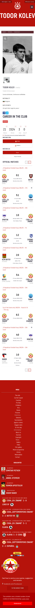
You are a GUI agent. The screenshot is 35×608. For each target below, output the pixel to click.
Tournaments (18, 420)
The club (17, 395)
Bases (18, 410)
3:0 (17, 295)
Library (18, 452)
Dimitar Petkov (13, 470)
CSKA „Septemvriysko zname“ (20, 512)
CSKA (18, 141)
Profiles (10, 32)
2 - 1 (4, 546)
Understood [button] (17, 603)
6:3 (17, 314)
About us (18, 432)
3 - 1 (4, 516)
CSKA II (18, 145)
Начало (4, 32)
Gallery (18, 442)
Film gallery (18, 447)
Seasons (18, 418)
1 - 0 (25, 500)
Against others (18, 423)
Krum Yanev (11, 493)
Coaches (18, 400)
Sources (18, 435)
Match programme (18, 450)
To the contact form (17, 588)
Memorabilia (18, 455)
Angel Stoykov (13, 478)
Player (17, 152)
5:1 (17, 195)
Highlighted (17, 463)
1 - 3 (15, 534)
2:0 (17, 255)
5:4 (17, 275)
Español (10, 546)
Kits (18, 408)
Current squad (18, 398)
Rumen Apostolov (14, 485)
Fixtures (17, 413)
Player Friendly (17, 156)
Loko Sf (5, 504)
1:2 (17, 235)
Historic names (30, 1)
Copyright (18, 437)
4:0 (17, 334)
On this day (18, 428)
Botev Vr (11, 516)
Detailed (5, 121)
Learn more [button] (25, 599)
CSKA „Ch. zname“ (14, 500)
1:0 (17, 215)
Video (18, 445)
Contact (17, 457)
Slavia (5, 527)
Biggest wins (18, 425)
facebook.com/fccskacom (13, 584)
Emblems (18, 405)
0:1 (17, 175)
